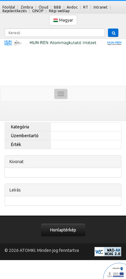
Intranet (101, 7)
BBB (57, 7)
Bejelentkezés (14, 11)
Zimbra (26, 7)
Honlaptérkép (63, 229)
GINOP (37, 11)
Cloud (43, 7)
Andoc (72, 7)
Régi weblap (59, 11)
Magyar (65, 20)
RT (85, 7)
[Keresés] (113, 32)
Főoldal (8, 7)
